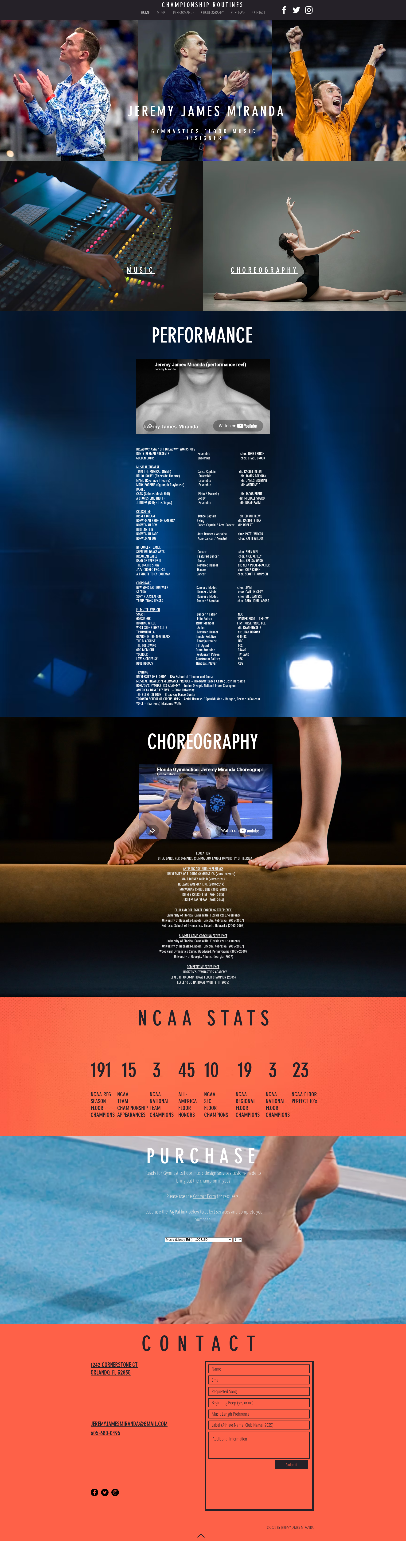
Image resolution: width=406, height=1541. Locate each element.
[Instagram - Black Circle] (115, 1492)
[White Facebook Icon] (284, 10)
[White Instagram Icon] (309, 10)
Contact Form (204, 1195)
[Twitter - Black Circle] (105, 1492)
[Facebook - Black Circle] (94, 1492)
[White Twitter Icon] (296, 10)
